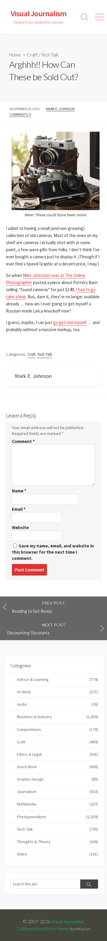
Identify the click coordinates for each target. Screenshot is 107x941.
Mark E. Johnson (60, 109)
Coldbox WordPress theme (43, 928)
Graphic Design (57, 779)
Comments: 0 (20, 114)
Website (20, 527)
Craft (32, 54)
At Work (57, 692)
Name (19, 491)
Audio (57, 704)
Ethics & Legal (57, 754)
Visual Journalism (67, 921)
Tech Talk (50, 54)
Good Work (57, 766)
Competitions (57, 729)
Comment (23, 441)
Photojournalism (57, 816)
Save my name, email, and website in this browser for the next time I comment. (53, 552)
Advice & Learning (57, 679)
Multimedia (57, 804)
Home (15, 54)
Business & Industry (57, 716)
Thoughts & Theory (57, 841)
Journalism (57, 791)
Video (57, 854)
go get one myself (70, 322)
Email (19, 509)
